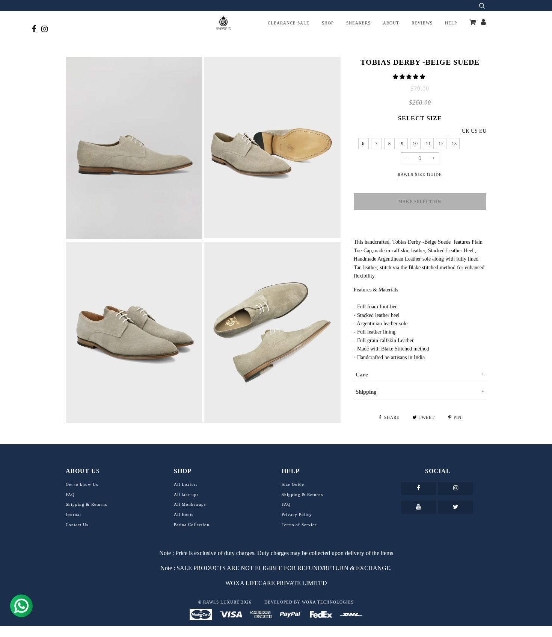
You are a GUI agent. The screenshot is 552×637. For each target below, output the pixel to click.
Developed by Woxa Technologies (309, 602)
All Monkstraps (190, 504)
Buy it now (419, 229)
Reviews (422, 23)
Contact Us (77, 524)
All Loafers (186, 484)
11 (428, 143)
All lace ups (186, 494)
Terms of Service (299, 524)
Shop (328, 23)
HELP (451, 23)
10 (415, 143)
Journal (73, 514)
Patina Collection (192, 524)
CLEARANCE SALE (288, 23)
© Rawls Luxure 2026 (225, 602)
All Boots (183, 514)
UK (465, 131)
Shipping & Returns (86, 504)
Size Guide (293, 484)
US (474, 131)
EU (482, 131)
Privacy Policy (297, 514)
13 (454, 143)
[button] (410, 77)
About (391, 23)
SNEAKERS (358, 23)
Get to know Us (82, 484)
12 (441, 143)
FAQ (70, 494)
